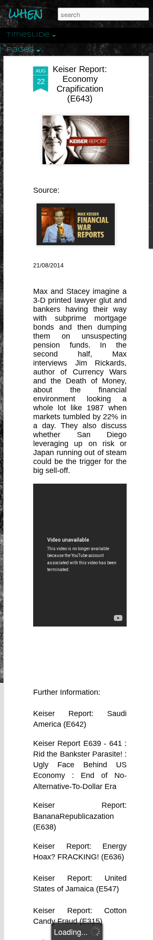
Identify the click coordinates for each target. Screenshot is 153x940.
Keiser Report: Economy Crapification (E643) (80, 83)
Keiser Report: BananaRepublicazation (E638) (80, 816)
